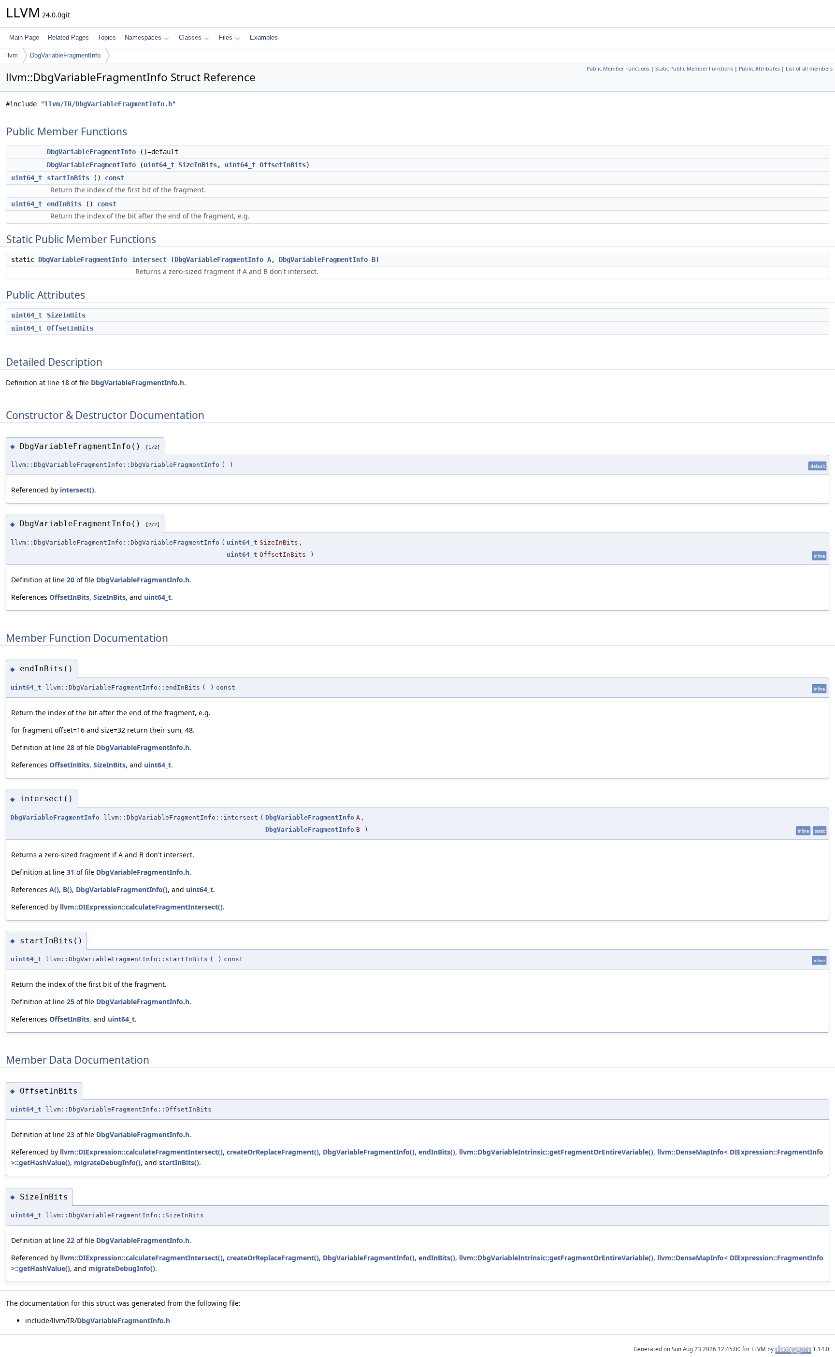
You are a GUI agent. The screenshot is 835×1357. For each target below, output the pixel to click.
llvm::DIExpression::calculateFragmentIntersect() (141, 906)
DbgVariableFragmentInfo (65, 55)
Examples (264, 37)
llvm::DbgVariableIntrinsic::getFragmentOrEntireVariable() (556, 1151)
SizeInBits (197, 165)
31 (70, 872)
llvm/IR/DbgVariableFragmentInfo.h (108, 104)
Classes (190, 37)
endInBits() (436, 1151)
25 (70, 1001)
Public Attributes (759, 68)
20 (70, 579)
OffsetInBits (282, 165)
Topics (107, 37)
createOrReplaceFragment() (273, 1151)
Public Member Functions (618, 68)
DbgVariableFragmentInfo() (122, 889)
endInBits (64, 204)
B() (67, 889)
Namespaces (143, 37)
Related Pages (68, 37)
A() (54, 889)
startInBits (68, 178)
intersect (149, 259)
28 (70, 747)
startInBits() (179, 1162)
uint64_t (159, 165)
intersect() (77, 489)
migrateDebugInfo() (107, 1162)
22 (70, 1240)
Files (225, 37)
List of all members (809, 68)
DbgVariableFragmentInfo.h (137, 382)
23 (70, 1134)
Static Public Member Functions (694, 68)
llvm (12, 55)
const (114, 178)
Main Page (24, 37)
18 (65, 382)
